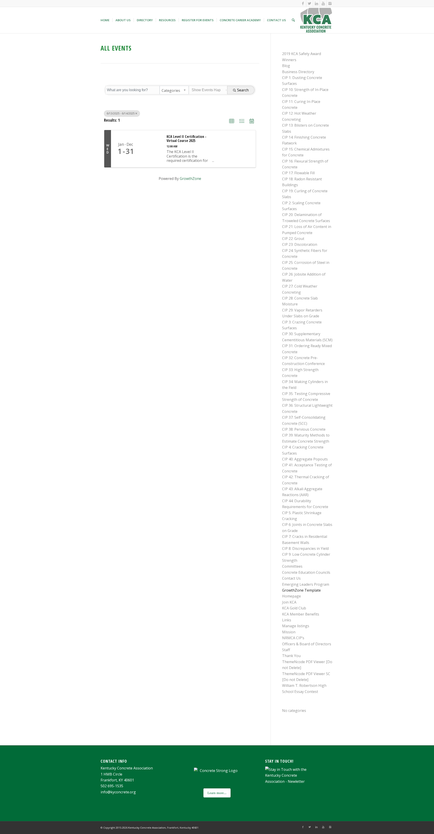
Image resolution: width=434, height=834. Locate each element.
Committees (292, 566)
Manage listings (295, 625)
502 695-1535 (112, 785)
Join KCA (289, 602)
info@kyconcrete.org (118, 792)
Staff (286, 649)
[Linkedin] (316, 3)
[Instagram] (330, 3)
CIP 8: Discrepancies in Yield (305, 548)
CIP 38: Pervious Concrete (304, 429)
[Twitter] (309, 3)
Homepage (291, 596)
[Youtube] (323, 3)
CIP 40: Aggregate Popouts (305, 459)
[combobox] (174, 90)
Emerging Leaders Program (305, 584)
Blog (286, 65)
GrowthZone (190, 178)
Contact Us (291, 578)
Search (243, 90)
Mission (288, 632)
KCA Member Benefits (300, 614)
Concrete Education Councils (306, 572)
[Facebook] (303, 3)
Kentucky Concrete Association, (147, 827)
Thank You (291, 655)
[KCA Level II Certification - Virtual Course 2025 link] (151, 149)
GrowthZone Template (301, 590)
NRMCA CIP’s (293, 637)
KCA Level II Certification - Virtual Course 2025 (186, 139)
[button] (231, 121)
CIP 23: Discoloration (299, 244)
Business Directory (298, 71)
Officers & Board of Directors (306, 643)
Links (286, 620)
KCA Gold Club (294, 608)
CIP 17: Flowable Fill (298, 172)
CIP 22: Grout (293, 238)
